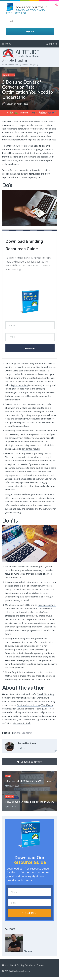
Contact (40, 965)
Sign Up (30, 31)
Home (5, 965)
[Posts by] (4, 103)
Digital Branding (9, 75)
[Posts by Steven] (9, 747)
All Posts (23, 748)
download (29, 348)
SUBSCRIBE (29, 913)
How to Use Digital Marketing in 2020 (29, 801)
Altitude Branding (14, 60)
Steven (10, 103)
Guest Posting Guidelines (22, 965)
